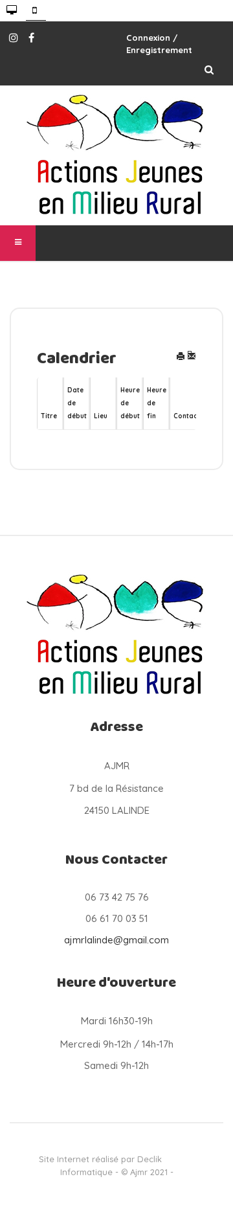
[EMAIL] (191, 357)
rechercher (209, 69)
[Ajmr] (116, 155)
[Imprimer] (180, 357)
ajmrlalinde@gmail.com (116, 940)
